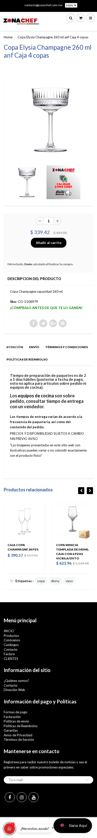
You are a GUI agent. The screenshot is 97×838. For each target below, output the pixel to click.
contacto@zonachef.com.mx (43, 5)
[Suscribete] (87, 780)
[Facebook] (10, 797)
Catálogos (11, 645)
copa (41, 581)
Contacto (10, 649)
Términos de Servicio (19, 740)
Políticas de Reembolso (21, 726)
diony (55, 581)
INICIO (9, 631)
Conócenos (12, 640)
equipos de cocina (36, 395)
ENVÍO (34, 347)
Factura (9, 654)
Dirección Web (14, 690)
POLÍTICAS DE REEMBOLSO (27, 359)
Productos (11, 636)
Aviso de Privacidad (18, 735)
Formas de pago (15, 712)
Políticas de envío (16, 721)
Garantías (11, 730)
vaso (69, 581)
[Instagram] (22, 797)
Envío (28, 264)
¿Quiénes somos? (16, 681)
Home (8, 37)
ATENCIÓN (14, 347)
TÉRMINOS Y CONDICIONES (66, 347)
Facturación (12, 717)
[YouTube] (34, 797)
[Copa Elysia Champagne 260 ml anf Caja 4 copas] (48, 120)
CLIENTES (11, 659)
